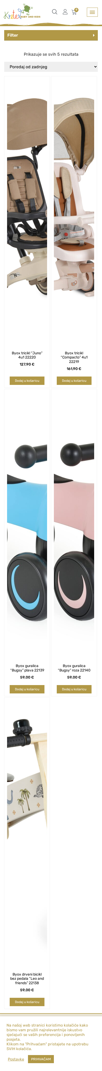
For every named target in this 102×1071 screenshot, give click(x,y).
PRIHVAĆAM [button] (41, 1059)
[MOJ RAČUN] (66, 11)
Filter (12, 35)
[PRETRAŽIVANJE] (56, 11)
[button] (51, 35)
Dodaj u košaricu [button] (27, 381)
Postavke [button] (16, 1059)
